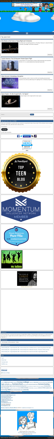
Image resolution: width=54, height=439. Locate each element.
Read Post (50, 54)
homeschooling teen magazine (31, 386)
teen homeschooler (15, 389)
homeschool (17, 384)
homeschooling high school (8, 386)
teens (21, 389)
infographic (6, 388)
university (26, 389)
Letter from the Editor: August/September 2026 (38, 351)
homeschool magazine (40, 386)
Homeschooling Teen (5, 1)
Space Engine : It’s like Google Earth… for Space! (14, 94)
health (51, 382)
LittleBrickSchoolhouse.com (7, 400)
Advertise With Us (13, 407)
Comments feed (5, 362)
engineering (40, 382)
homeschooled (25, 384)
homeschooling (43, 384)
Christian (20, 382)
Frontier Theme (50, 437)
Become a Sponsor (5, 407)
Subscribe (4, 129)
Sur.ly (29, 148)
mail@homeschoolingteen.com (28, 407)
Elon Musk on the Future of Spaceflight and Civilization (16, 41)
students (47, 388)
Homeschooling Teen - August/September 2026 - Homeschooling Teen (15, 347)
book (8, 382)
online (22, 388)
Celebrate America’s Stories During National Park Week (40, 347)
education (36, 382)
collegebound (31, 382)
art (3, 382)
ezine (44, 382)
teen (9, 389)
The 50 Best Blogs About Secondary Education (27, 432)
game (46, 382)
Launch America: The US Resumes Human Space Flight (16, 58)
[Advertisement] (27, 22)
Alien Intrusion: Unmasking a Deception (12, 76)
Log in (3, 358)
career (11, 382)
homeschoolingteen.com (27, 145)
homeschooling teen (21, 386)
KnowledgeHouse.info (5, 405)
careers (15, 382)
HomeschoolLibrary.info (6, 396)
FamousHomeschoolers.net (6, 397)
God (49, 382)
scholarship (31, 387)
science (40, 388)
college (26, 382)
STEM (43, 388)
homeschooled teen (33, 384)
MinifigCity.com (4, 401)
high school (5, 384)
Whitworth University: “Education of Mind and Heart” (39, 349)
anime (2, 382)
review (26, 388)
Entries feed (4, 359)
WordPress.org (4, 364)
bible (6, 382)
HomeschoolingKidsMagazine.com (8, 395)
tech (51, 387)
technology (4, 389)
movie (19, 387)
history (10, 384)
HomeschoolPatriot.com (6, 398)
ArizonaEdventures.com (6, 402)
